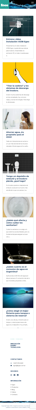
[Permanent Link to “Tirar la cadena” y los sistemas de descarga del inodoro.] (18, 72)
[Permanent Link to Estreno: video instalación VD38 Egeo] (18, 26)
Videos (14, 392)
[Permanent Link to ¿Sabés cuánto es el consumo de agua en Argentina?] (18, 253)
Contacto (14, 394)
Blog (13, 389)
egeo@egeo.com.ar (19, 365)
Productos (15, 387)
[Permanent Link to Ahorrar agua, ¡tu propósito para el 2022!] (18, 119)
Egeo (13, 385)
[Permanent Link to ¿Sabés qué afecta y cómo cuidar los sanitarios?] (18, 207)
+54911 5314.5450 (18, 363)
